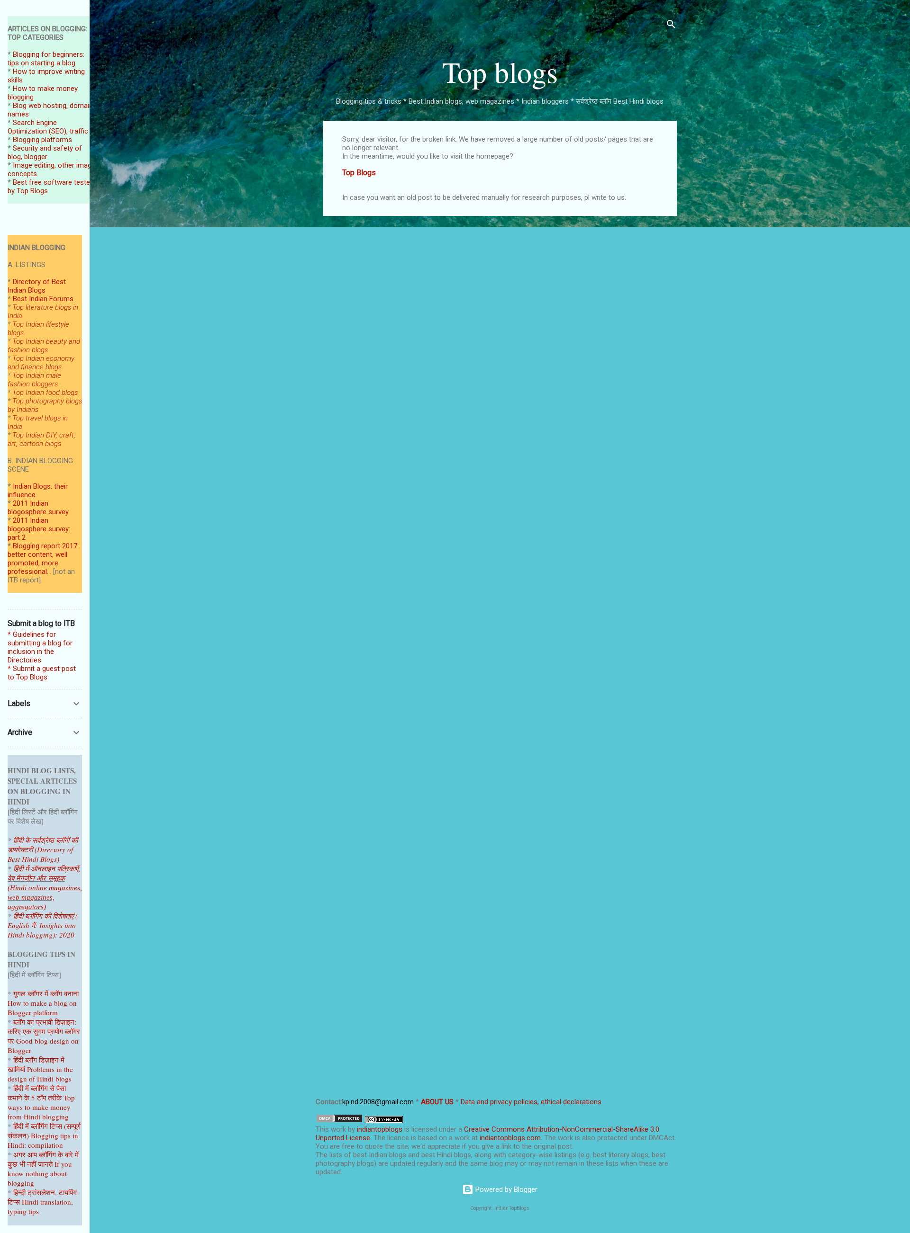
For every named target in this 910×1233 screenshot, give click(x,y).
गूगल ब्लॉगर (38, 993)
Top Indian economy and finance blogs (41, 362)
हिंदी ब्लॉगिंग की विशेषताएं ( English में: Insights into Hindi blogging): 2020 (43, 925)
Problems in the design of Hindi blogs (40, 1073)
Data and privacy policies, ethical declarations (531, 1102)
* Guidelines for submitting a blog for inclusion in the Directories (40, 647)
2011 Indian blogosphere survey (38, 507)
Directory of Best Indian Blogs (37, 286)
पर (11, 1040)
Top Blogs (359, 172)
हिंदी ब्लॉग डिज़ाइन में (38, 1059)
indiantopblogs (379, 1129)
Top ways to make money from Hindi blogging (41, 1107)
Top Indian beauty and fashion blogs (44, 345)
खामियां (16, 1069)
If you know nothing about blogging (40, 1173)
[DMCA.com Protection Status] (339, 1121)
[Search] (671, 25)
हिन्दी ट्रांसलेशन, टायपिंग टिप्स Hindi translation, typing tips (42, 1202)
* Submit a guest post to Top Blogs (42, 672)
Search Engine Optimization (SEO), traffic (48, 126)
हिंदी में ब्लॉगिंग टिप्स (38, 1126)
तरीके (55, 1097)
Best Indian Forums (43, 299)
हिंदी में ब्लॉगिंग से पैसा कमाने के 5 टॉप (37, 1092)
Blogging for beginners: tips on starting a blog (46, 58)
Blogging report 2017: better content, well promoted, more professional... (43, 559)
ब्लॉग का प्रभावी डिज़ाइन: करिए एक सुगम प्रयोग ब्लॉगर (44, 1026)
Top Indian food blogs (45, 392)
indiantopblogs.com (510, 1138)
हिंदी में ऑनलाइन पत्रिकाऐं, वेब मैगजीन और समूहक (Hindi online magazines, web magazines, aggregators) (45, 888)
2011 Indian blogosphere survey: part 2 (39, 529)
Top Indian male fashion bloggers (34, 379)
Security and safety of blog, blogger (45, 152)
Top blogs (500, 71)
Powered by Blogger (505, 1189)
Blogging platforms (42, 139)
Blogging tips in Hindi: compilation (43, 1140)
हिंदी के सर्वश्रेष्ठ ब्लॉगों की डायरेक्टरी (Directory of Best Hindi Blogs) (43, 849)
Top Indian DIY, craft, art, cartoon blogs (41, 439)
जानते (45, 1164)
